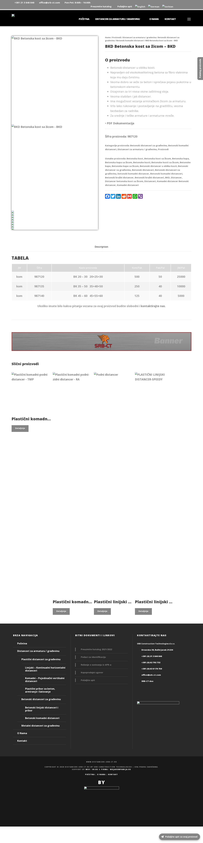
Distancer (176, 177)
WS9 (88, 769)
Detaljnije (20, 428)
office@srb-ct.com (151, 675)
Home (108, 37)
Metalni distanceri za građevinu (40, 725)
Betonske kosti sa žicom (165, 162)
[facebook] (185, 6)
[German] (153, 7)
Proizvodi (116, 37)
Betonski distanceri (143, 169)
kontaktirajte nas (153, 306)
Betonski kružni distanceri (149, 177)
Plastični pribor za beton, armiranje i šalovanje (40, 690)
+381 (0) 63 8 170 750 (151, 668)
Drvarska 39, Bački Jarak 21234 (157, 649)
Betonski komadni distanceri (130, 40)
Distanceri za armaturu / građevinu (117, 19)
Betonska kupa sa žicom (118, 162)
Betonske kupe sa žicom (125, 166)
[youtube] (190, 6)
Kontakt (170, 19)
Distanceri (150, 181)
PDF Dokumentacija (120, 123)
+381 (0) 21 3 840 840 (151, 656)
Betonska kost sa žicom (157, 158)
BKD (167, 177)
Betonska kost (135, 158)
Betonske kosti (141, 162)
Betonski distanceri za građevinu (148, 145)
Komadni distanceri (128, 185)
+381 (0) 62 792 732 (150, 662)
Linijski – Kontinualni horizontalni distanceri (45, 669)
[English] (140, 7)
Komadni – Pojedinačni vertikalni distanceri (44, 680)
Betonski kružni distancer (119, 177)
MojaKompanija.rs (120, 769)
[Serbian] (167, 7)
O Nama (154, 19)
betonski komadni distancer (133, 173)
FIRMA (104, 769)
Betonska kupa (180, 158)
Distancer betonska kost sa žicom (124, 181)
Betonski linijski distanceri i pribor (41, 709)
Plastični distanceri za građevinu (40, 659)
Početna (84, 19)
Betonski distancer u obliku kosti (158, 166)
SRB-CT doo (147, 681)
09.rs (95, 769)
